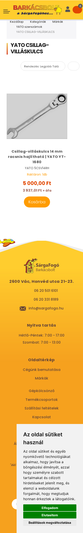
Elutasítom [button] (50, 515)
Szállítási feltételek (42, 408)
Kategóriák (38, 22)
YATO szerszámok (29, 27)
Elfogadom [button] (50, 508)
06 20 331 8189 (46, 299)
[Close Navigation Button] (35, 4)
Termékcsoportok (41, 399)
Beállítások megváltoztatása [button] (50, 522)
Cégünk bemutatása (41, 369)
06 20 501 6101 (46, 290)
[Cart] (77, 9)
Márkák (57, 22)
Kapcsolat (41, 417)
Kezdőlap (17, 22)
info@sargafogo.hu (46, 308)
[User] (67, 9)
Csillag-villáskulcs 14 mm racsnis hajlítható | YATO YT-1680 (37, 157)
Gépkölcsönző (41, 390)
